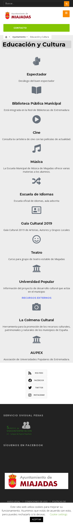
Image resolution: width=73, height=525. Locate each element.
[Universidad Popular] (36, 268)
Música (36, 162)
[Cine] (36, 119)
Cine (36, 133)
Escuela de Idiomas (36, 194)
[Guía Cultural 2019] (36, 210)
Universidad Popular (36, 282)
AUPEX (36, 353)
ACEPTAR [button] (36, 519)
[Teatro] (36, 239)
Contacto (20, 28)
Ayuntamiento (19, 36)
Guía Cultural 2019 (36, 223)
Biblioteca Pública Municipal (36, 103)
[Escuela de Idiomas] (36, 181)
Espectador (37, 74)
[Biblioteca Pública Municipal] (36, 90)
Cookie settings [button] (58, 514)
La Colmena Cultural (36, 320)
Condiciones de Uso (36, 501)
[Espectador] (36, 61)
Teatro (36, 252)
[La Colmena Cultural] (36, 306)
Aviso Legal (13, 501)
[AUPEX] (36, 339)
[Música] (36, 148)
